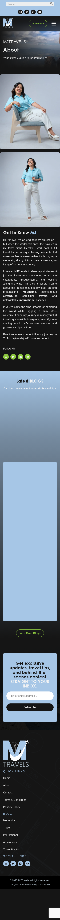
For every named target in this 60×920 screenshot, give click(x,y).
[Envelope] (20, 12)
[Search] (51, 4)
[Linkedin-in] (33, 12)
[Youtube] (39, 12)
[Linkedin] (20, 863)
